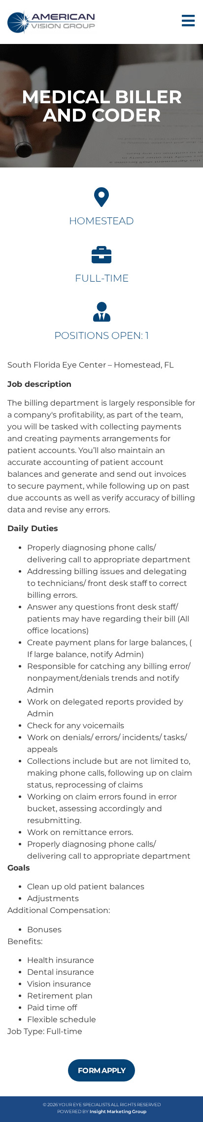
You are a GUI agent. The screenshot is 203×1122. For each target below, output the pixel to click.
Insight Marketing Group (118, 1111)
